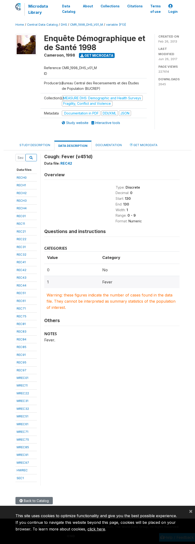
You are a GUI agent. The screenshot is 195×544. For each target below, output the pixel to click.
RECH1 (21, 185)
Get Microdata (98, 55)
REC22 (21, 239)
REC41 (21, 262)
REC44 (21, 285)
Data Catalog (68, 8)
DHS (64, 24)
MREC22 (23, 393)
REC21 (21, 231)
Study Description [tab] (35, 145)
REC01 (21, 216)
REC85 (21, 347)
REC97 (21, 370)
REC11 (21, 223)
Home (19, 24)
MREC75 (23, 439)
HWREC (22, 470)
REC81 (21, 324)
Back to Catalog (36, 501)
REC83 (21, 331)
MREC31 (22, 401)
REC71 (21, 308)
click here (96, 529)
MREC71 (22, 432)
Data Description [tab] (73, 146)
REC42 (21, 270)
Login (173, 12)
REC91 (21, 355)
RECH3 (22, 200)
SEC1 (20, 478)
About (88, 6)
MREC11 (22, 385)
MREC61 (22, 424)
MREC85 (23, 447)
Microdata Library (38, 9)
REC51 (21, 293)
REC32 (21, 254)
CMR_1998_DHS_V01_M (86, 24)
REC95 (21, 362)
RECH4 (22, 208)
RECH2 (22, 193)
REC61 (21, 301)
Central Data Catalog (42, 24)
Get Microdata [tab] (145, 145)
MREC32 (23, 408)
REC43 (21, 277)
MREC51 (22, 416)
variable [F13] (116, 24)
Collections (110, 6)
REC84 (21, 339)
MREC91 (22, 455)
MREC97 (23, 462)
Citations (135, 6)
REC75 (21, 316)
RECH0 (22, 177)
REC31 (21, 247)
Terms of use (155, 8)
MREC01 (22, 378)
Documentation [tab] (109, 145)
